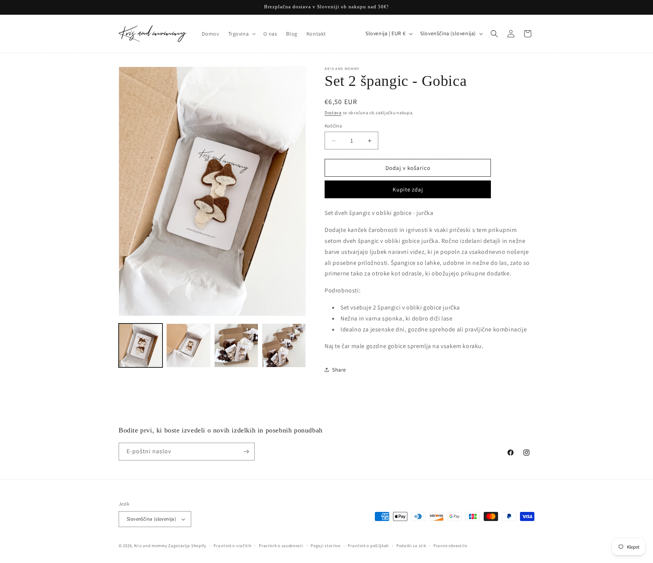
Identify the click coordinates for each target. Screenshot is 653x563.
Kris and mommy (150, 545)
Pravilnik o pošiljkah (368, 545)
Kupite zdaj (408, 189)
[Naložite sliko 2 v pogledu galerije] (188, 345)
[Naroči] (246, 451)
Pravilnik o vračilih (232, 545)
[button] (241, 34)
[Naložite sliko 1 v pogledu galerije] (140, 345)
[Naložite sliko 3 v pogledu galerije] (236, 345)
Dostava (333, 112)
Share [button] (339, 369)
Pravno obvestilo (450, 545)
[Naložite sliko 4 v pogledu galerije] (284, 345)
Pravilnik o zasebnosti (281, 545)
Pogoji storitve (325, 545)
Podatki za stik (411, 545)
